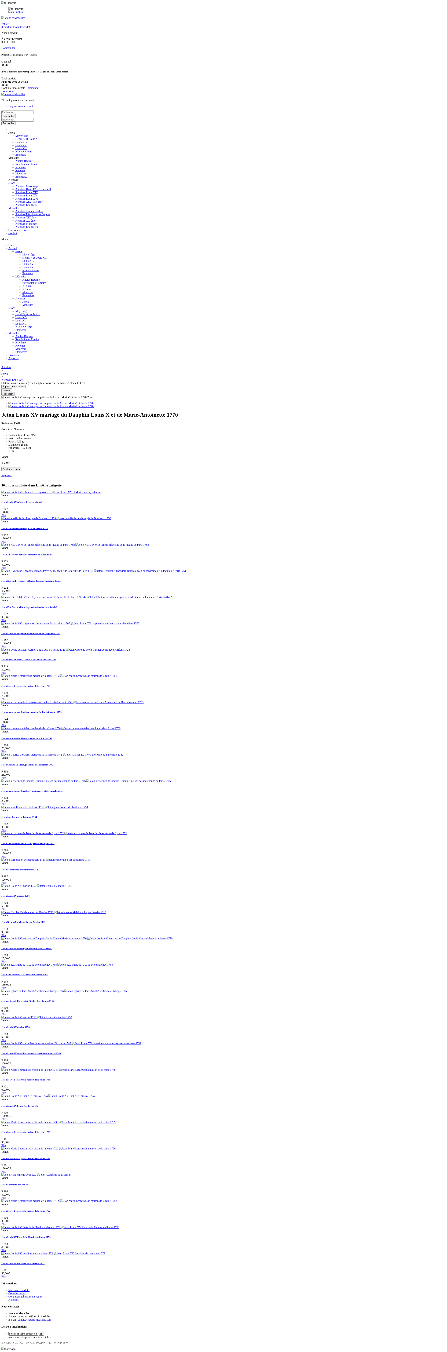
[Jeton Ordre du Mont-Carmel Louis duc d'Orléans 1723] (65, 649)
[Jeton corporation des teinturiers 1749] (45, 859)
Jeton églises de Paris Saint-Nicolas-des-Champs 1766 (27, 1001)
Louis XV (21, 145)
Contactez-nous (16, 1293)
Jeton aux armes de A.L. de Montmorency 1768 (24, 974)
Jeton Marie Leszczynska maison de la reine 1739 (25, 1132)
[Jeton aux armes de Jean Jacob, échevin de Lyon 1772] (64, 833)
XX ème (20, 170)
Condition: (7, 429)
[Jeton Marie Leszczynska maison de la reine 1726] (58, 1148)
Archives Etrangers (25, 204)
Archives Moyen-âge (27, 186)
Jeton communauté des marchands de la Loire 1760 (26, 738)
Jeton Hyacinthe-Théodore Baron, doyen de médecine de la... (31, 581)
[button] (11, 132)
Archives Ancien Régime (29, 211)
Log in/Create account (20, 106)
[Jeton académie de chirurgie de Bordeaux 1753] (56, 518)
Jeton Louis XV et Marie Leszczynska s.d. (21, 502)
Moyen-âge (21, 135)
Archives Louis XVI (26, 198)
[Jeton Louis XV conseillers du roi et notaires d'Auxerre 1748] (71, 1043)
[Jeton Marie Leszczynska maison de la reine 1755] (59, 675)
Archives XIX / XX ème (29, 201)
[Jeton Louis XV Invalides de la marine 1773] (53, 1253)
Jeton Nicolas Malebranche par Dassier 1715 (23, 922)
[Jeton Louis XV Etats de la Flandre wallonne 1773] (60, 1227)
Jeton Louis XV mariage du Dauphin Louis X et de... (26, 948)
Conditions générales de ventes (25, 1296)
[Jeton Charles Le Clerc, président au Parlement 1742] (62, 754)
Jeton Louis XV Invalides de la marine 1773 (23, 1263)
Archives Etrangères (26, 226)
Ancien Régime (24, 160)
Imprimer (6, 475)
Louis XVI (21, 148)
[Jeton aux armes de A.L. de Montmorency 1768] (57, 964)
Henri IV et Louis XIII (27, 138)
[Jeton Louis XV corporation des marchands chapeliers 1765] (70, 623)
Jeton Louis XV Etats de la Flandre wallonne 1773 (26, 1237)
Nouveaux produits (19, 1290)
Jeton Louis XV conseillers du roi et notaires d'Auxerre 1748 (31, 1053)
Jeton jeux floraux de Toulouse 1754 (19, 817)
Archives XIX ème (25, 217)
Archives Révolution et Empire (32, 214)
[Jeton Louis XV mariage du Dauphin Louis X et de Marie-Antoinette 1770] (51, 403)
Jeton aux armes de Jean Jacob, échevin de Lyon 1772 (27, 843)
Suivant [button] (6, 390)
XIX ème (20, 167)
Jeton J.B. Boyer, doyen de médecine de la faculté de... (27, 554)
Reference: (7, 423)
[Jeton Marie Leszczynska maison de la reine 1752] (59, 1200)
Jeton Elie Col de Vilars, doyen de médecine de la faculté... (29, 607)
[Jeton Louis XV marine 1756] (36, 885)
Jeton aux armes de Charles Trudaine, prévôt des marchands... (32, 791)
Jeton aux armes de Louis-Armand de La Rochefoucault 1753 (31, 712)
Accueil (12, 248)
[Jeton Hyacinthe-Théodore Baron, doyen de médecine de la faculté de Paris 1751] (93, 570)
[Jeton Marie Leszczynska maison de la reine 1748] (58, 1069)
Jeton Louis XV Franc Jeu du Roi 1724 (20, 1106)
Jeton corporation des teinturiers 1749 (20, 869)
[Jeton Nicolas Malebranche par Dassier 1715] (53, 912)
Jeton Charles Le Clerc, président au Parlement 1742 (27, 764)
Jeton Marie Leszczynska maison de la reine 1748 (25, 1079)
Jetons (11, 182)
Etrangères (21, 176)
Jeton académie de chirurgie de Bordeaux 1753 (24, 528)
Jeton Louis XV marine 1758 (15, 1027)
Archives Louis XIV (26, 192)
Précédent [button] (8, 394)
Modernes (20, 173)
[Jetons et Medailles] (13, 17)
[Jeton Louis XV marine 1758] (36, 1017)
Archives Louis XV (26, 195)
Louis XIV (21, 142)
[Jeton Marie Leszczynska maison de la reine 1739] (58, 1122)
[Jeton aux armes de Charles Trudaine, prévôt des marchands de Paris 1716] (86, 780)
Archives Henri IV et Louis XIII (33, 189)
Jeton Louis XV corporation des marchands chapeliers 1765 (30, 633)
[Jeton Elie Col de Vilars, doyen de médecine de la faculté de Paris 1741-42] (86, 597)
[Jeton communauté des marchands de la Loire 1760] (60, 728)
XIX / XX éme (23, 151)
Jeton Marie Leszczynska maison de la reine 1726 (25, 1158)
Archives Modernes (26, 223)
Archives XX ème (25, 220)
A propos (13, 358)
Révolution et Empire (27, 164)
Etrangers (20, 154)
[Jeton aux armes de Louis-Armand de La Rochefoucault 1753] (72, 702)
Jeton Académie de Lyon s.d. (15, 1184)
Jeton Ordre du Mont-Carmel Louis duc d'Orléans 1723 (28, 659)
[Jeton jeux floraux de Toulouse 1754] (44, 807)
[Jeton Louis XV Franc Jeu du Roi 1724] (48, 1095)
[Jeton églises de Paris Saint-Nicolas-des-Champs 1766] (64, 991)
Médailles (13, 208)
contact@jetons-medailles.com (34, 1319)
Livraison (13, 355)
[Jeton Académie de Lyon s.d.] (36, 1174)
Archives (20, 298)
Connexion (7, 91)
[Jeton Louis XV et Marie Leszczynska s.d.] (51, 492)
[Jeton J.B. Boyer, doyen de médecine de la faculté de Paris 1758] (75, 544)
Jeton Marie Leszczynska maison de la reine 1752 (25, 1211)
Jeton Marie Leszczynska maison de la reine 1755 (25, 686)
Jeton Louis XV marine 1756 (15, 896)
